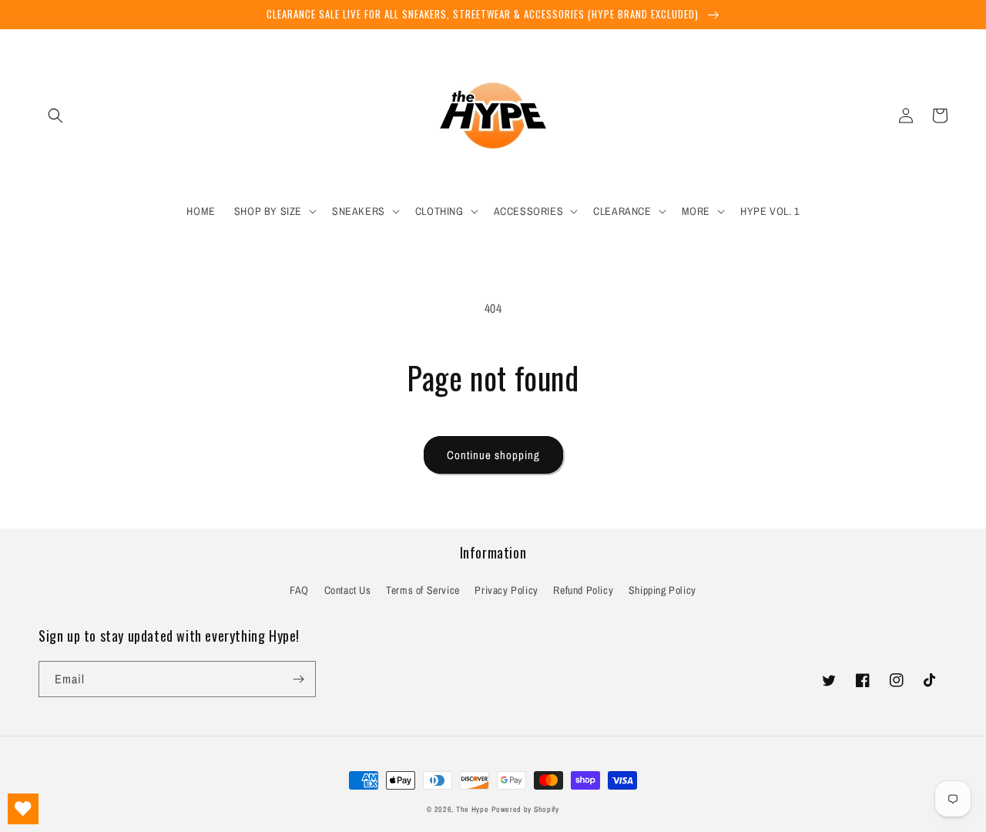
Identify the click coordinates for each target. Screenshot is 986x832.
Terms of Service (423, 590)
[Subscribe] (298, 679)
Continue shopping (493, 455)
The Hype (472, 809)
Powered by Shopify (525, 809)
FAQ (299, 590)
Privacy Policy (506, 590)
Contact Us (347, 590)
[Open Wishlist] (23, 808)
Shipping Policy (662, 590)
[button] (55, 116)
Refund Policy (583, 590)
